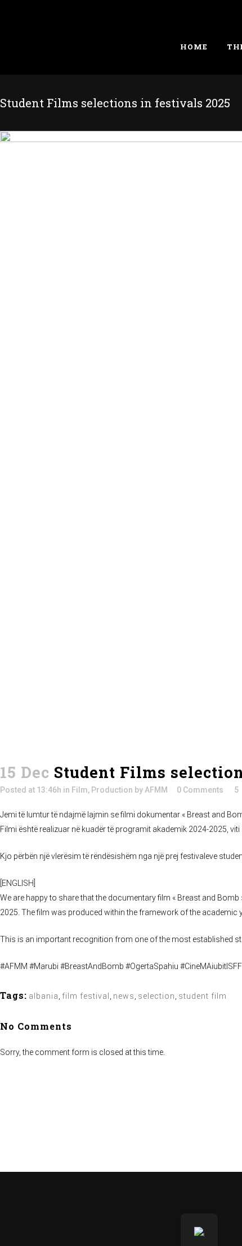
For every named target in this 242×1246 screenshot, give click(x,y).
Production (112, 789)
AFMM (156, 789)
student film (202, 996)
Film (79, 789)
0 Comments (200, 789)
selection (156, 996)
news (124, 996)
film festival (86, 996)
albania (44, 996)
